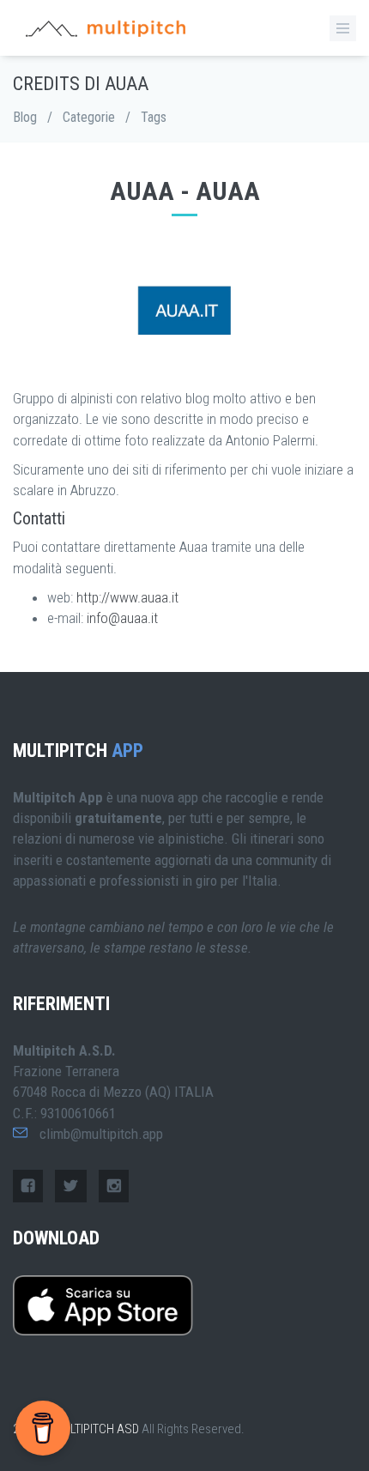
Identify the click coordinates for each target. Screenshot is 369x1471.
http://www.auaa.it (127, 597)
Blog (25, 117)
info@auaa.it (122, 618)
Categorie (89, 117)
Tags (153, 117)
